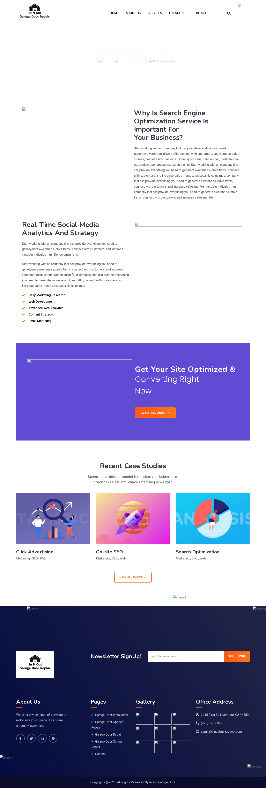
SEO (35, 558)
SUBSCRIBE (237, 656)
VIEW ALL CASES (131, 577)
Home (114, 13)
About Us (133, 13)
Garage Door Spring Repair (106, 744)
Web (43, 558)
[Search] (229, 13)
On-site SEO (109, 552)
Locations (177, 13)
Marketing (23, 558)
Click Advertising (35, 552)
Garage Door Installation (111, 715)
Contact (199, 13)
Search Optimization (198, 552)
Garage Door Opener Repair (107, 724)
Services (155, 13)
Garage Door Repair (108, 734)
